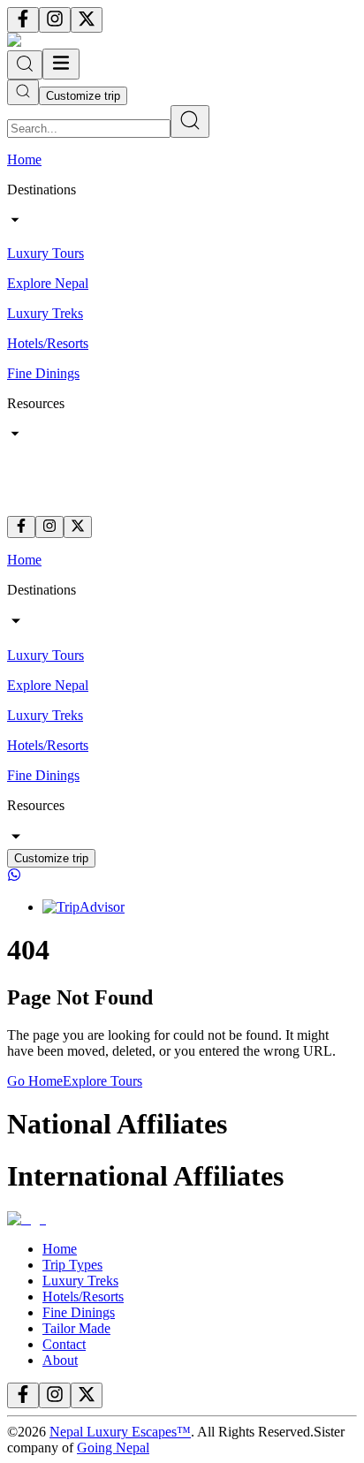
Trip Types (72, 1264)
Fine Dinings (78, 1312)
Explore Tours (102, 1080)
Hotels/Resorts (83, 1296)
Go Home (35, 1080)
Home (59, 1248)
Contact (64, 1344)
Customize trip (83, 95)
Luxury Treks (80, 1280)
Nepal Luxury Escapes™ (120, 1431)
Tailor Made (76, 1328)
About (60, 1360)
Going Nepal (113, 1447)
